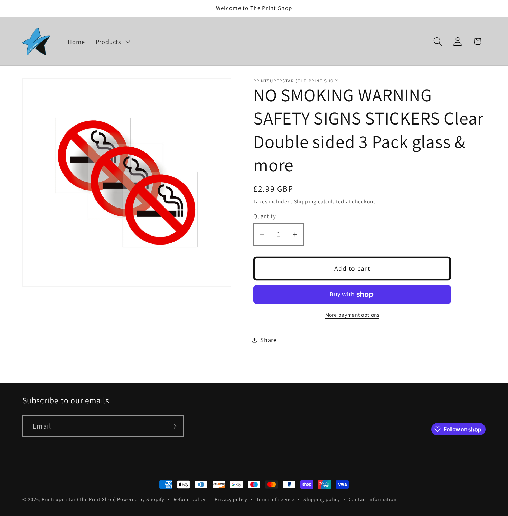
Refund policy (189, 499)
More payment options (352, 314)
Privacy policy (231, 499)
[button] (111, 41)
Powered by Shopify (140, 499)
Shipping (305, 201)
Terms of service (275, 499)
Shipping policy (321, 499)
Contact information (372, 499)
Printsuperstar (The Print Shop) (78, 499)
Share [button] (268, 339)
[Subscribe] (173, 426)
